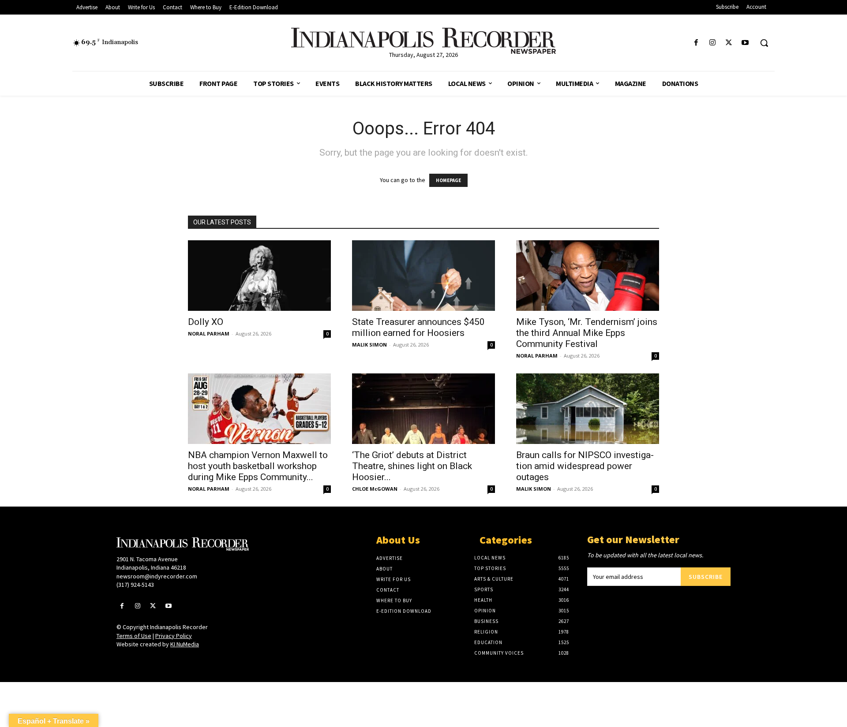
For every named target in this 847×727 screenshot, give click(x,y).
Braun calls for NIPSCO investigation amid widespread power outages (585, 466)
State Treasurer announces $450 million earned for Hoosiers (418, 327)
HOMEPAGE (448, 180)
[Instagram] (712, 43)
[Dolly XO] (259, 275)
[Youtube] (745, 43)
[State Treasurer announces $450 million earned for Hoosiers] (423, 275)
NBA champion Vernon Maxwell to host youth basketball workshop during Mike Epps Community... (258, 466)
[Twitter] (729, 43)
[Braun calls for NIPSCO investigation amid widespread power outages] (587, 408)
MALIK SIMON (369, 344)
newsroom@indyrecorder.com (156, 576)
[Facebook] (696, 43)
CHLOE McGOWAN (374, 488)
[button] (764, 42)
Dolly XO (205, 322)
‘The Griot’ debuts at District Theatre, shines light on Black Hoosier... (412, 466)
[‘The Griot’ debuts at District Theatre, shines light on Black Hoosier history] (423, 408)
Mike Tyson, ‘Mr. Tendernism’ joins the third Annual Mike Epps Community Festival (586, 333)
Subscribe (706, 577)
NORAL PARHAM (208, 333)
